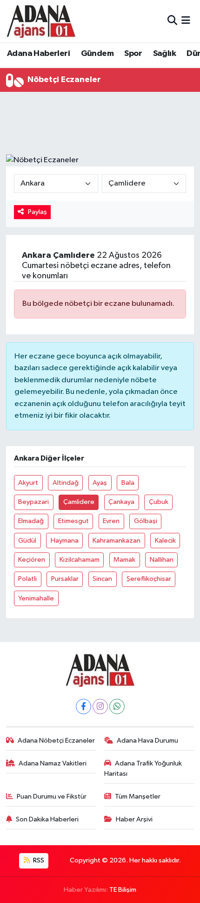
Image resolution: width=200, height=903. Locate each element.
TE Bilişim (122, 889)
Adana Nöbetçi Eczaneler (56, 740)
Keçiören (31, 559)
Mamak (124, 559)
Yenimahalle (36, 598)
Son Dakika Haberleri (47, 819)
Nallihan (161, 559)
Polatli (27, 578)
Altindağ (66, 482)
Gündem (97, 53)
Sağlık (164, 53)
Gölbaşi (145, 520)
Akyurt (28, 482)
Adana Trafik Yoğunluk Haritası (143, 768)
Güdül (27, 540)
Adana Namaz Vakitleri (53, 763)
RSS (38, 860)
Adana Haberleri (38, 53)
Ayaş (100, 482)
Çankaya (121, 501)
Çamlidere (78, 501)
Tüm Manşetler (137, 796)
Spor (133, 53)
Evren (111, 520)
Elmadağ (31, 520)
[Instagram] (100, 706)
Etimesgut (73, 520)
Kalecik (165, 540)
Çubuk (158, 501)
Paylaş (37, 211)
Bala (127, 482)
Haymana (65, 540)
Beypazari (33, 501)
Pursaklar (65, 578)
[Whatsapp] (117, 706)
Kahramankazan (116, 540)
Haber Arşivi (134, 819)
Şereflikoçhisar (149, 578)
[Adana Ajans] (41, 21)
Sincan (102, 578)
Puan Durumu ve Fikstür (52, 796)
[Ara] (172, 21)
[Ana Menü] (185, 21)
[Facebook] (83, 706)
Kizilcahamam (80, 559)
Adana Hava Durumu (147, 740)
